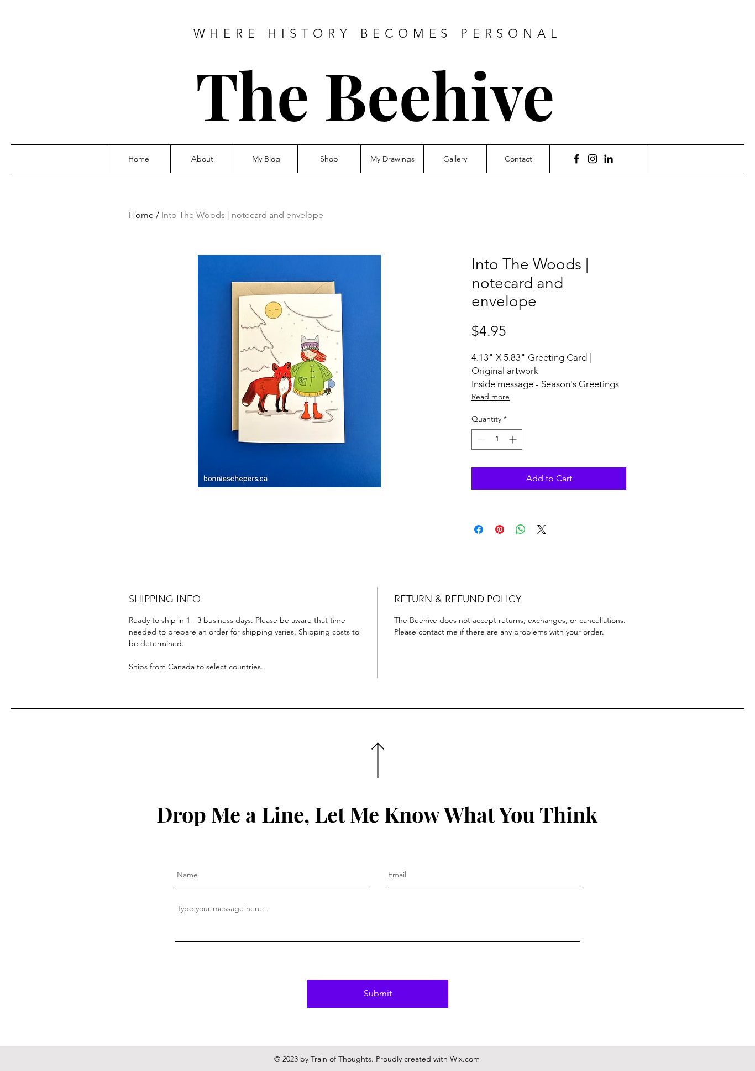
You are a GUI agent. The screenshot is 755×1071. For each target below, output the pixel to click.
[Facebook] (576, 159)
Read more (490, 397)
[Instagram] (592, 159)
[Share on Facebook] (478, 529)
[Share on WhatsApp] (520, 529)
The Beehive (375, 94)
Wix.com (465, 1059)
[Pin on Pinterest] (499, 529)
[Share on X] (541, 529)
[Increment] (514, 439)
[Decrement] (480, 439)
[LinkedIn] (608, 159)
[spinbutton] (497, 439)
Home (141, 215)
